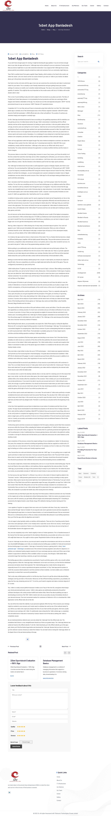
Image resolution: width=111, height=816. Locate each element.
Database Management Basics (87, 443)
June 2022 (81, 346)
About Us (53, 5)
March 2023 (81, 308)
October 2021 (81, 380)
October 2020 (81, 397)
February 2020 (82, 414)
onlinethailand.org (83, 234)
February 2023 (82, 312)
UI (97, 477)
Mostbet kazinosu (83, 222)
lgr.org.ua (80, 200)
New (79, 230)
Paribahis (80, 239)
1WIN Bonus (81, 81)
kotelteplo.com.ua (83, 192)
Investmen (81, 175)
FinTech (80, 149)
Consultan (80, 132)
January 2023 (81, 316)
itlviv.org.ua (81, 179)
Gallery (99, 5)
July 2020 (80, 401)
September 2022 (82, 333)
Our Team (84, 5)
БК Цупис (80, 277)
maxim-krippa (81, 209)
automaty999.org (82, 102)
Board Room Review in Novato (87, 458)
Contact (106, 5)
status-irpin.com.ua (83, 260)
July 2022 (80, 342)
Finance (80, 145)
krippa (79, 196)
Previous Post (14, 646)
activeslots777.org (83, 89)
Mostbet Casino (82, 213)
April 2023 (80, 304)
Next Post (65, 646)
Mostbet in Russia (83, 217)
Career (92, 5)
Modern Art (87, 477)
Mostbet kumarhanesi (84, 226)
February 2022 (82, 363)
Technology (81, 264)
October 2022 (81, 329)
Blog (33, 54)
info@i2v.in (26, 54)
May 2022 (80, 350)
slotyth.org (81, 251)
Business (80, 124)
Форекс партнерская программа (87, 285)
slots (79, 243)
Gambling (80, 158)
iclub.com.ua (81, 166)
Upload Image (14, 742)
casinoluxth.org (82, 128)
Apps (80, 473)
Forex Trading (81, 153)
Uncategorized (48, 678)
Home (46, 5)
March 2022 (81, 359)
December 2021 (82, 372)
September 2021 (82, 384)
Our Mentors (75, 5)
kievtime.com (81, 183)
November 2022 (82, 325)
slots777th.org (82, 247)
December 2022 (82, 321)
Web (80, 481)
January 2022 (81, 367)
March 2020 (81, 410)
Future (80, 477)
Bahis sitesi (81, 107)
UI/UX (79, 268)
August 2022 (81, 338)
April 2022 (80, 355)
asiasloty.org (81, 94)
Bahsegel (80, 111)
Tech (94, 477)
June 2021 (81, 389)
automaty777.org (82, 98)
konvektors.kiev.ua (83, 187)
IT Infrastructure (64, 5)
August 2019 (81, 419)
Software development (84, 256)
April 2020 (80, 406)
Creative (80, 136)
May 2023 (80, 299)
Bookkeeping (81, 119)
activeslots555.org (83, 85)
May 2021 (80, 393)
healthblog (81, 162)
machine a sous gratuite (84, 205)
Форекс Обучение (83, 281)
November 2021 (82, 376)
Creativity (93, 473)
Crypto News (81, 141)
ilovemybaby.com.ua (83, 170)
